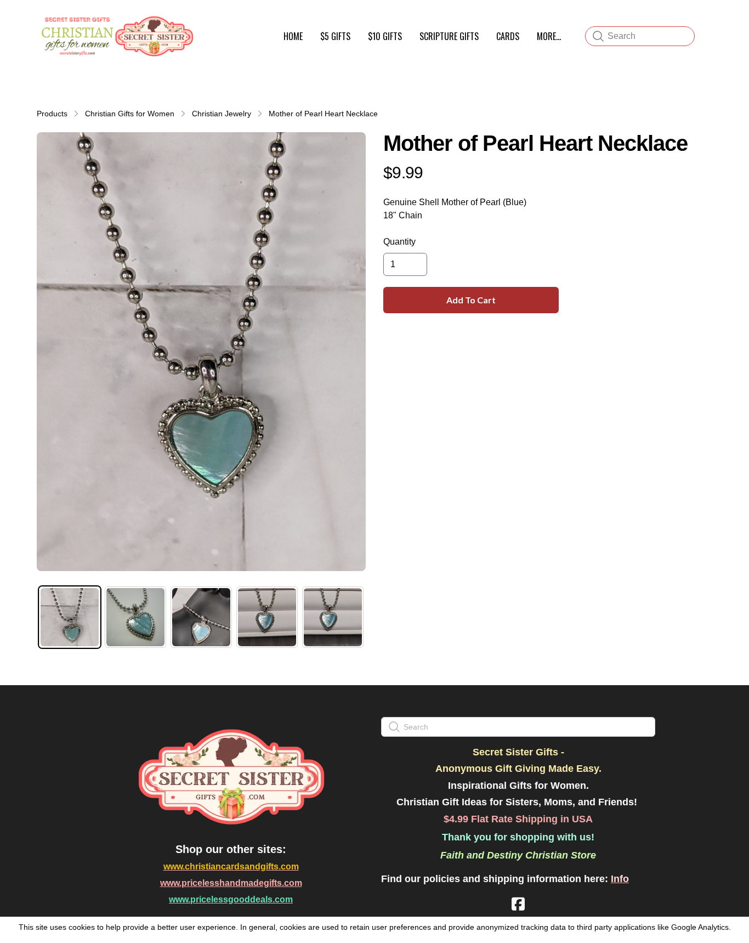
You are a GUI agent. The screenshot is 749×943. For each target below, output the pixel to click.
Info (620, 878)
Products (52, 113)
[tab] (69, 617)
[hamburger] (208, 21)
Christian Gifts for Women (129, 113)
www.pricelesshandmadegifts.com (231, 883)
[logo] (116, 36)
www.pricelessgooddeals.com (231, 899)
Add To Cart (471, 300)
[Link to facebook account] (518, 903)
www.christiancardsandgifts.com (231, 866)
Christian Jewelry (221, 113)
